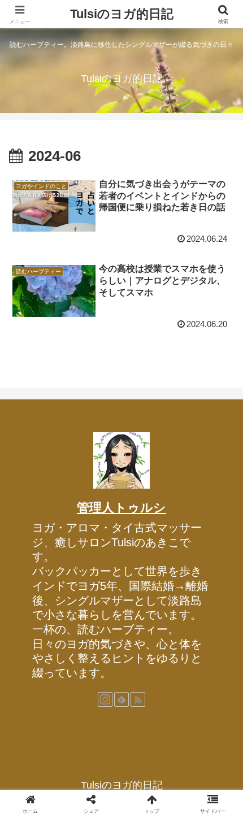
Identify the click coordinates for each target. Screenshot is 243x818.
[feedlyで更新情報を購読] (121, 699)
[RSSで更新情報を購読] (138, 699)
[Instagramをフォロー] (105, 699)
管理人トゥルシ (121, 508)
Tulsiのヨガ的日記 (121, 14)
